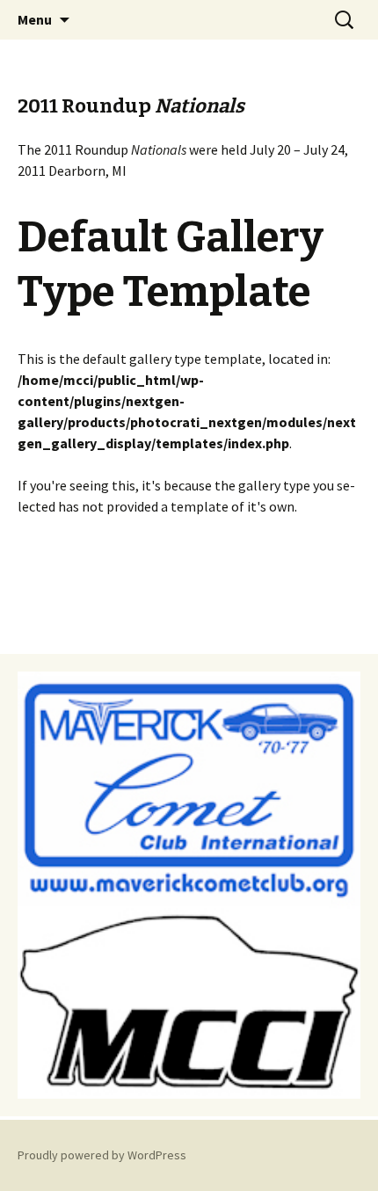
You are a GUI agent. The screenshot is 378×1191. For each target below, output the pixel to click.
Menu (35, 19)
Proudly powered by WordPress (102, 1155)
